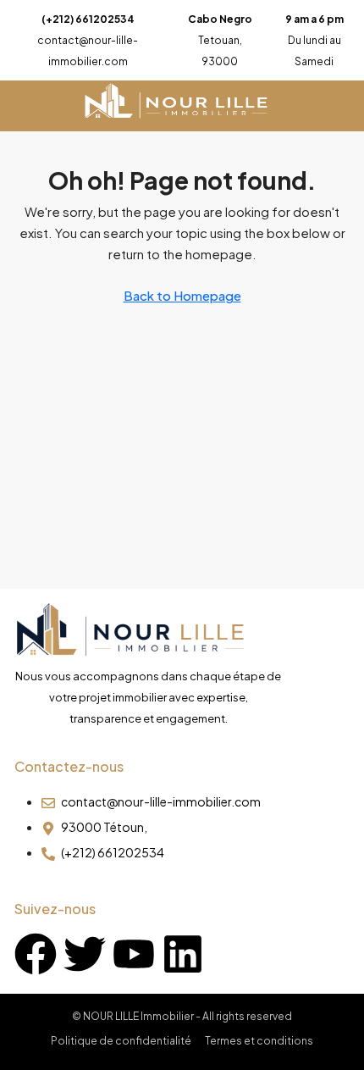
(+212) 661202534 (88, 19)
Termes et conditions (259, 1040)
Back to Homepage (182, 295)
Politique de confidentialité (121, 1040)
